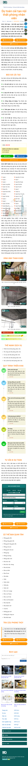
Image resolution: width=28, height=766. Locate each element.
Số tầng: (19, 501)
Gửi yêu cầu (14, 44)
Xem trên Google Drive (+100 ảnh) (15, 338)
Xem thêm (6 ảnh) (8, 332)
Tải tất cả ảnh (21, 332)
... (8, 376)
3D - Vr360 (6, 743)
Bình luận (9, 21)
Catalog (6, 735)
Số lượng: (19, 507)
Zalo (26, 27)
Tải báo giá (21, 156)
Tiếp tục (22, 511)
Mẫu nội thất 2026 (8, 739)
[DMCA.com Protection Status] (6, 760)
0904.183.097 (21, 40)
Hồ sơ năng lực (7, 731)
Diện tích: (8, 501)
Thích (3, 21)
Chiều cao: (8, 507)
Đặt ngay (8, 156)
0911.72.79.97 (8, 40)
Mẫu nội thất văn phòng (13, 335)
